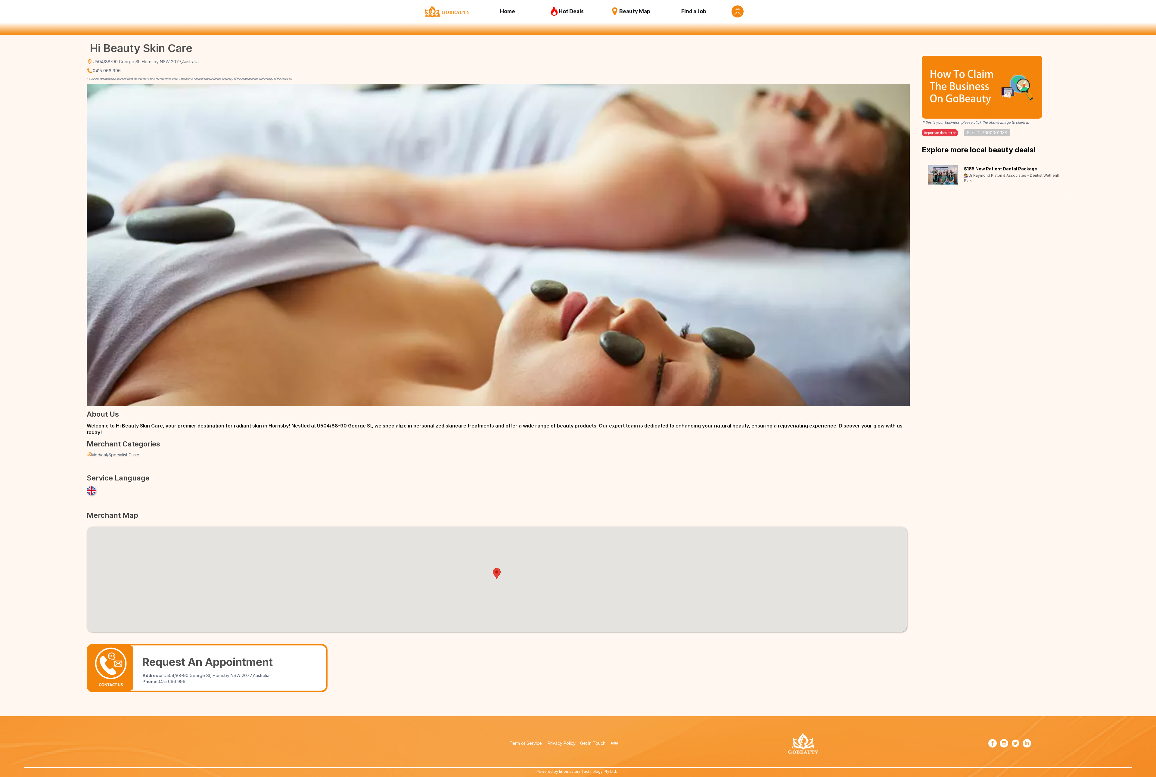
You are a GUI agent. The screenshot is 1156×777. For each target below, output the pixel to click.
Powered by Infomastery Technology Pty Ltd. (576, 771)
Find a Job (693, 11)
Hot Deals (571, 11)
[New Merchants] (614, 743)
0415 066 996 (107, 70)
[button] (497, 573)
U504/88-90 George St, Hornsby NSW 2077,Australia (146, 61)
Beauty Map (634, 11)
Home (507, 11)
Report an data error (940, 132)
